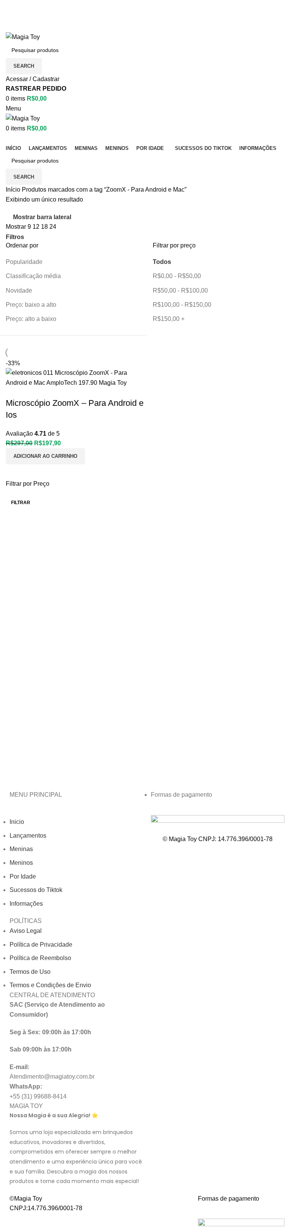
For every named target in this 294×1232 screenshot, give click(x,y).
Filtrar (20, 502)
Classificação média (33, 276)
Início (14, 189)
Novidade (19, 290)
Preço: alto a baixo (31, 319)
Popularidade (24, 262)
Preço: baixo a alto (31, 304)
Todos (162, 262)
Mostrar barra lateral (42, 217)
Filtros (15, 237)
